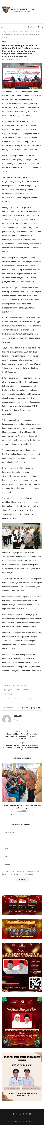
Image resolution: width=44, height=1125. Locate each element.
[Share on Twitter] (24, 708)
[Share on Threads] (34, 708)
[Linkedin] (35, 27)
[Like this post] (20, 708)
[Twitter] (28, 27)
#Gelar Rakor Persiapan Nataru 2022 (15, 685)
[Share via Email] (39, 708)
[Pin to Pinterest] (27, 708)
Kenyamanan (8, 695)
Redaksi (11, 59)
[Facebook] (25, 27)
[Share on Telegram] (31, 708)
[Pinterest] (33, 27)
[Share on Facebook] (22, 708)
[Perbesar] (39, 898)
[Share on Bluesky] (36, 708)
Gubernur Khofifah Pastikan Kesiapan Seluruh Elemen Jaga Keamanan (21, 690)
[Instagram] (30, 27)
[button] (4, 789)
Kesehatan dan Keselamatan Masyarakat (16, 699)
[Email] (38, 27)
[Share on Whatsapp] (29, 708)
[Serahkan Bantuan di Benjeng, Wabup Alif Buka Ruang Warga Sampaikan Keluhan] (22, 782)
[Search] (42, 27)
